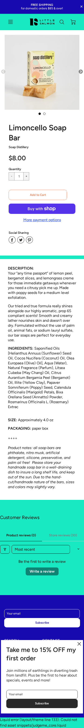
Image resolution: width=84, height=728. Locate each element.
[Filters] (5, 549)
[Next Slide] (80, 72)
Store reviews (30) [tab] (63, 535)
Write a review (42, 571)
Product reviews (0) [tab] (21, 535)
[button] (38, 195)
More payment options (42, 220)
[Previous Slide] (3, 72)
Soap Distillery (18, 147)
